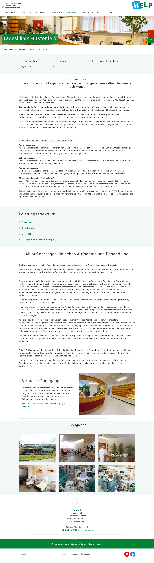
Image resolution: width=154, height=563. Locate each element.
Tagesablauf (26, 66)
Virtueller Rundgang (109, 61)
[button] (149, 12)
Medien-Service (86, 12)
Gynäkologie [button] (28, 228)
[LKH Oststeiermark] (142, 5)
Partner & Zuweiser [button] (37, 12)
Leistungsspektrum (29, 61)
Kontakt (112, 12)
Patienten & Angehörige (15, 12)
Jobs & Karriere (55, 12)
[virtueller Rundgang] (107, 394)
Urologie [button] (26, 234)
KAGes (23, 554)
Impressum (74, 554)
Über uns (101, 12)
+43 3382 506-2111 (79, 527)
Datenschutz (86, 554)
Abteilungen (71, 12)
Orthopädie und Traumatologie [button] (38, 239)
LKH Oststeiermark (10, 49)
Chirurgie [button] (27, 222)
